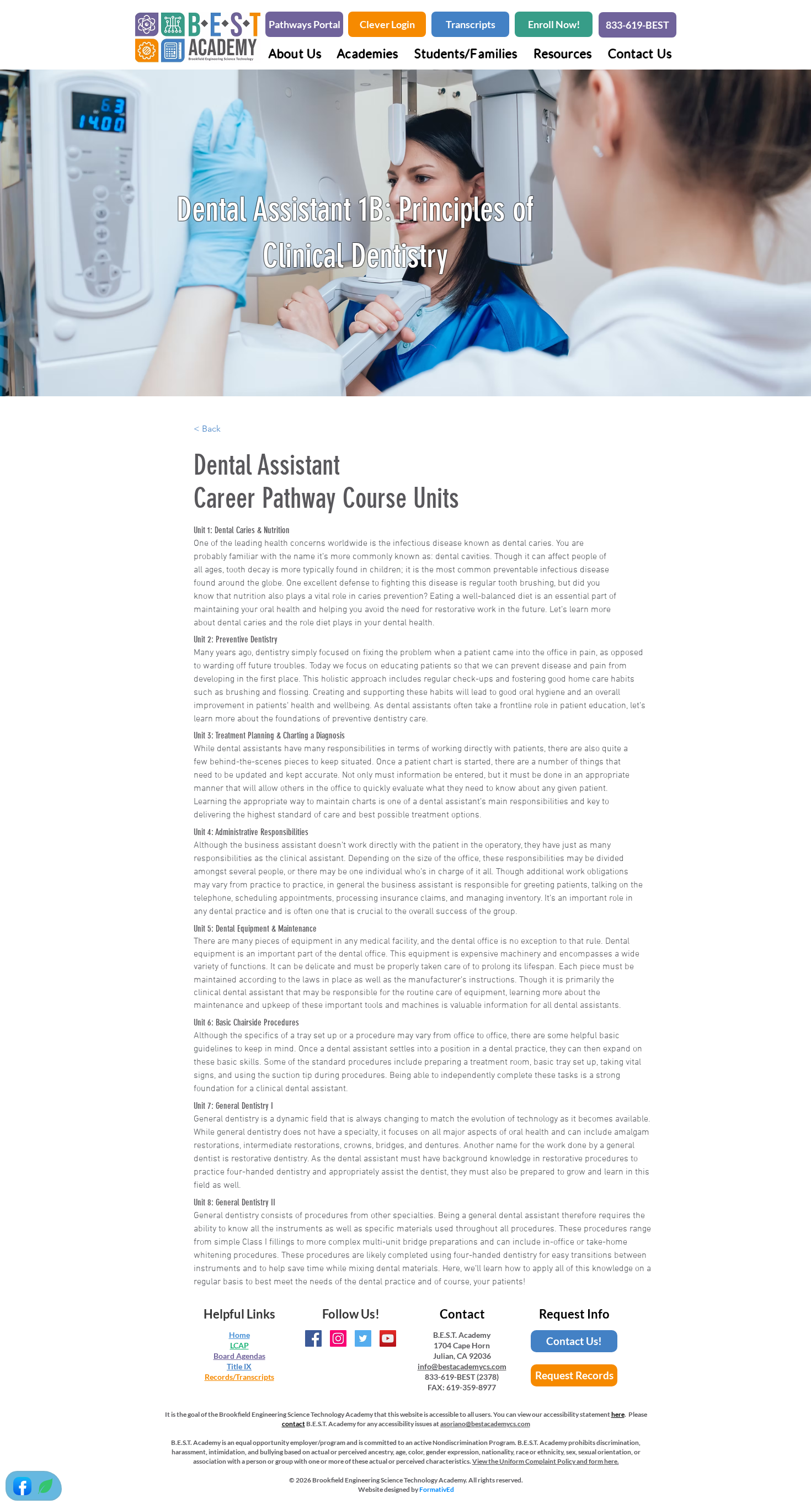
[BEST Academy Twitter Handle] (363, 1338)
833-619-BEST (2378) (462, 1376)
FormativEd (436, 1489)
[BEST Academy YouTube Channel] (388, 1338)
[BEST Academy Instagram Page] (338, 1338)
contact (293, 1424)
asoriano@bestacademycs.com (485, 1424)
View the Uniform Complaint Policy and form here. (545, 1461)
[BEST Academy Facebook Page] (313, 1338)
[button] (368, 53)
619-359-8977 (471, 1387)
